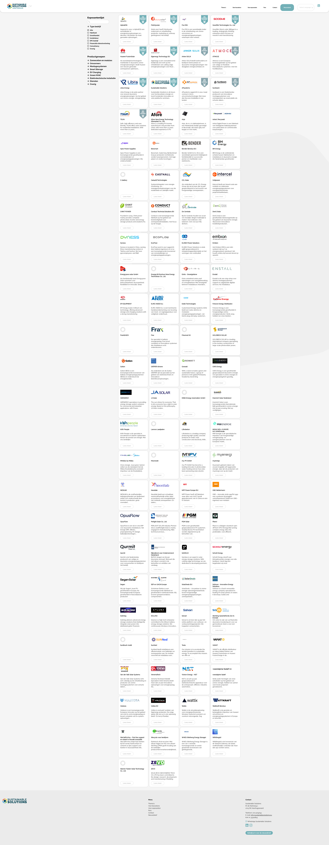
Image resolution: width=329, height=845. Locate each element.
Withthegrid (217, 737)
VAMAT (215, 645)
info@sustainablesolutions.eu (261, 815)
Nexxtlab (154, 490)
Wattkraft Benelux (219, 706)
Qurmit (122, 553)
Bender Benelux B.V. (189, 149)
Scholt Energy (218, 553)
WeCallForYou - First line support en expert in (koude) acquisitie (132, 738)
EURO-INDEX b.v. (157, 304)
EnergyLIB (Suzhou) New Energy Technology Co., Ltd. (163, 275)
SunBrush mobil (126, 645)
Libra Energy (124, 88)
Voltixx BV (154, 706)
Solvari (184, 616)
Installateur (94, 38)
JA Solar (154, 398)
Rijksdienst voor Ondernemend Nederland (162, 554)
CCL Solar (185, 180)
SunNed (154, 645)
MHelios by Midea (126, 461)
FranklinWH (124, 335)
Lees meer (127, 41)
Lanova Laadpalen (158, 429)
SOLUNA (154, 616)
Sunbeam (216, 88)
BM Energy (217, 149)
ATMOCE (216, 56)
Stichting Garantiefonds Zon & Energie (223, 617)
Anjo (183, 119)
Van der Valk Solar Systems (130, 675)
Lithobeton (186, 429)
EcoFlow (154, 243)
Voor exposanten (252, 7)
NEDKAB (123, 490)
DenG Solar (217, 211)
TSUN (122, 119)
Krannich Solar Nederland (222, 398)
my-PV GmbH (187, 461)
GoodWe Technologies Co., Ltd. (224, 25)
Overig (92, 49)
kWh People (124, 429)
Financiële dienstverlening (100, 43)
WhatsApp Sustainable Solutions (259, 821)
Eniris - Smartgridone (189, 274)
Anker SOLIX (186, 56)
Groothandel (94, 35)
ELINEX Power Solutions (190, 243)
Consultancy (94, 46)
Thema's (223, 7)
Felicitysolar (155, 25)
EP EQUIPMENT (126, 304)
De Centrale (186, 211)
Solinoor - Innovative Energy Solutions (223, 585)
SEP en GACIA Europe (159, 584)
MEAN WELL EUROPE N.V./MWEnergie (221, 430)
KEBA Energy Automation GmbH (193, 398)
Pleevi (215, 522)
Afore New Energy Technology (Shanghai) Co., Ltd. (162, 120)
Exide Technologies (189, 304)
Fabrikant (93, 33)
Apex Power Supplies (128, 149)
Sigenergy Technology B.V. (160, 56)
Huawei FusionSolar (127, 56)
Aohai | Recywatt (219, 119)
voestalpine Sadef (219, 675)
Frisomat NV (186, 335)
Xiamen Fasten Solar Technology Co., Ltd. (132, 770)
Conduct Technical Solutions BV (162, 211)
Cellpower (216, 180)
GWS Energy (217, 366)
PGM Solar (185, 522)
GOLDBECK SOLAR (220, 335)
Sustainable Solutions (159, 88)
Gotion (122, 366)
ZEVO (153, 769)
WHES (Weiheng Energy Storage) (194, 737)
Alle (91, 30)
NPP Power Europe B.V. (190, 490)
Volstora (123, 706)
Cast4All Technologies (159, 180)
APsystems (186, 88)
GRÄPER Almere (157, 366)
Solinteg (123, 616)
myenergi (216, 461)
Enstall (215, 274)
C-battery (123, 180)
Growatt (185, 366)
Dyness (123, 243)
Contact (275, 7)
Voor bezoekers (237, 7)
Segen (122, 584)
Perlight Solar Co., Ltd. (159, 522)
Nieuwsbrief (287, 7)
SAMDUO (185, 553)
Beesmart (154, 149)
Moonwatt (154, 461)
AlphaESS (123, 25)
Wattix (184, 706)
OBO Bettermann (219, 490)
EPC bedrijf (94, 41)
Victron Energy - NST (189, 675)
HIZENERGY (124, 398)
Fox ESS (185, 25)
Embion (215, 243)
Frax (152, 335)
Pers (265, 7)
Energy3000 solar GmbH (129, 274)
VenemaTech (155, 675)
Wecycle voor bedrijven (159, 737)
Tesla (184, 645)
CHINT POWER (125, 211)
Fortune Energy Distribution (222, 304)
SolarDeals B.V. (187, 584)
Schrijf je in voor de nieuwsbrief (259, 833)
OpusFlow (124, 522)
